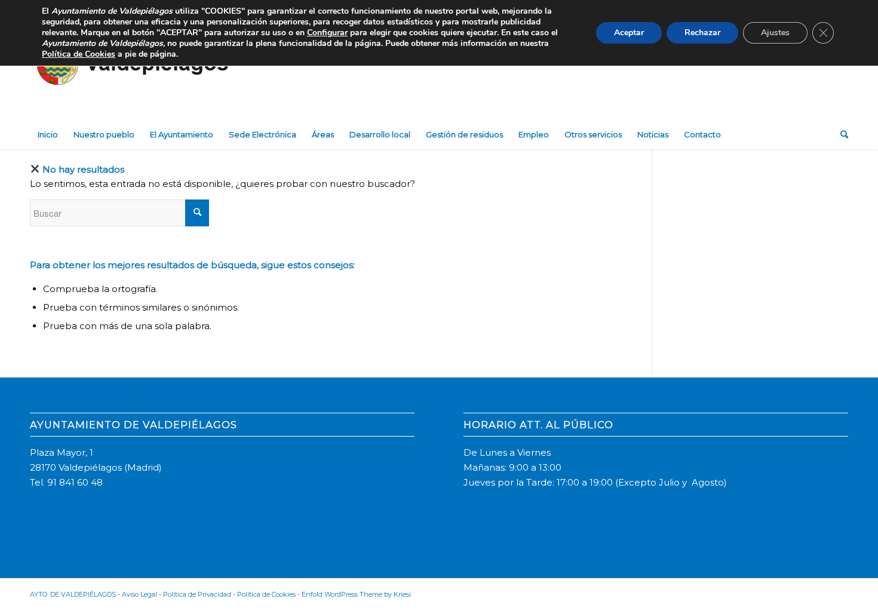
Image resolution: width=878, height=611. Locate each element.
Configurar (327, 32)
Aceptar (629, 32)
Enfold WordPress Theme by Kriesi (356, 594)
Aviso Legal (139, 594)
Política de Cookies (266, 594)
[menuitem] (48, 134)
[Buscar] (840, 134)
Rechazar (702, 32)
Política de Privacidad (197, 594)
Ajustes (775, 32)
